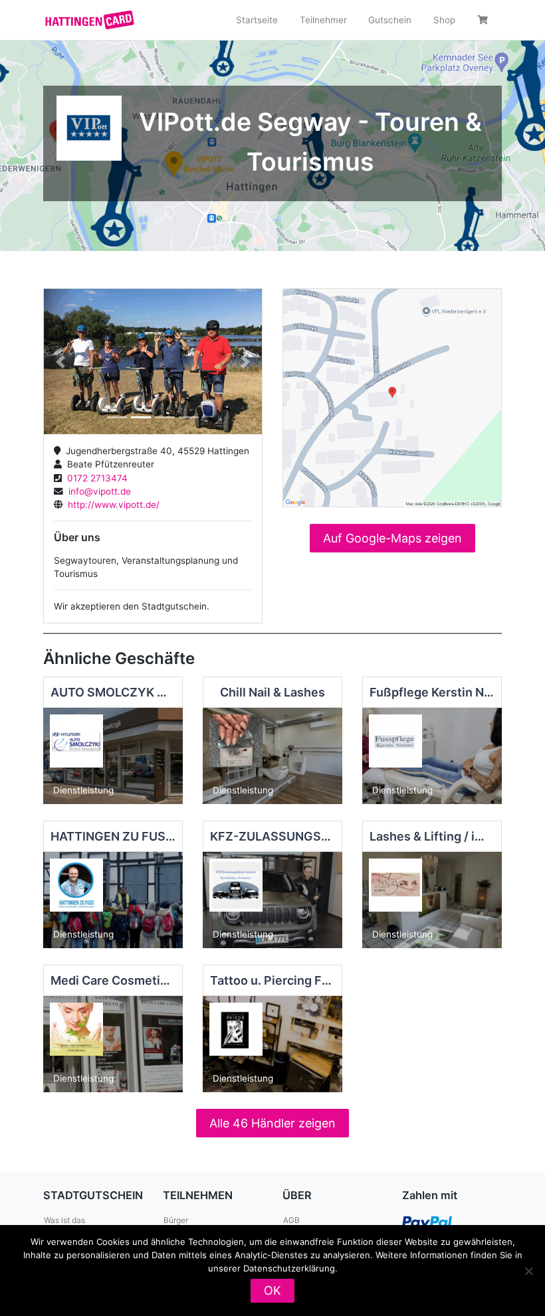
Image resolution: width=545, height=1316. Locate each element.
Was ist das (64, 1220)
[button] (60, 361)
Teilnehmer (323, 20)
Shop (444, 20)
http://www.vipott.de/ (111, 504)
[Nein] (528, 1270)
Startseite (257, 20)
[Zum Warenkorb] (484, 20)
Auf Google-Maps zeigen (392, 538)
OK (272, 1290)
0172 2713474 (95, 478)
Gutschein (389, 20)
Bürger (176, 1220)
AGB (291, 1220)
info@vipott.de (97, 491)
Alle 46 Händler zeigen (272, 1123)
